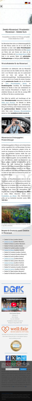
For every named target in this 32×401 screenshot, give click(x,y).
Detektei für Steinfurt (9, 269)
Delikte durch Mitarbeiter (8, 102)
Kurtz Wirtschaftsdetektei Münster (16, 83)
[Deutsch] (26, 3)
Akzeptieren (23, 369)
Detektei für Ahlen (8, 242)
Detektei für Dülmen (9, 250)
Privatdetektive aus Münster (9, 196)
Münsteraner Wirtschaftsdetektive (22, 111)
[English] (29, 3)
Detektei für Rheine (9, 263)
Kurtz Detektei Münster (21, 54)
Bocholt (28, 50)
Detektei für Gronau (9, 258)
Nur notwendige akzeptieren (12, 369)
